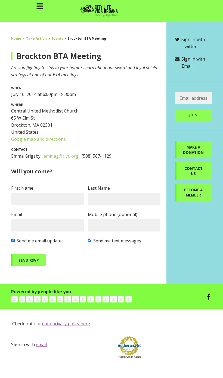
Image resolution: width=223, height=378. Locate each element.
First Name (22, 188)
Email (16, 214)
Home (16, 38)
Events (57, 38)
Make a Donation (193, 150)
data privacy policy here (66, 324)
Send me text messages (117, 241)
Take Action (36, 38)
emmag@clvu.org (61, 156)
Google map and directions (38, 139)
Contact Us (193, 171)
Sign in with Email (192, 62)
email (41, 345)
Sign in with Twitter (192, 42)
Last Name (99, 188)
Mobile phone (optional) (112, 214)
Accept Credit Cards (129, 356)
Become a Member (193, 192)
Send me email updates (40, 241)
